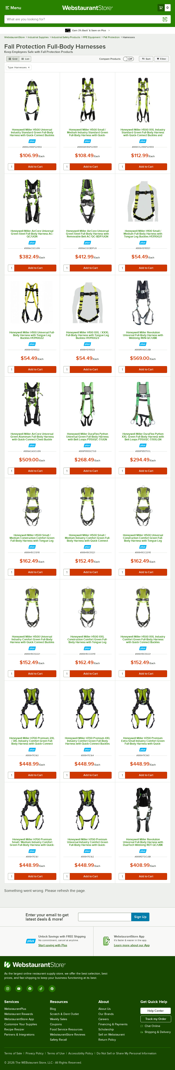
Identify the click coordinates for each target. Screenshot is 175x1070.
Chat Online (152, 1026)
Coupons (56, 1024)
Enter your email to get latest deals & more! (47, 917)
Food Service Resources (66, 1029)
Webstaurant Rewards (18, 1014)
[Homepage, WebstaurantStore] (87, 7)
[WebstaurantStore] (57, 964)
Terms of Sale (13, 1053)
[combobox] (87, 19)
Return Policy (107, 1039)
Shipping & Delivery (158, 1032)
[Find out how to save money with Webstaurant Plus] (32, 141)
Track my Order (155, 1019)
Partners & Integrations (19, 1034)
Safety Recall (58, 1039)
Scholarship (106, 1029)
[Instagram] (7, 988)
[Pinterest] (52, 988)
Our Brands (106, 1014)
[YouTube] (18, 988)
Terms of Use (56, 1053)
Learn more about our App (132, 945)
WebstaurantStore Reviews (67, 1034)
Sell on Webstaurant (111, 1034)
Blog (53, 1008)
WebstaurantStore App (19, 1019)
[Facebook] (29, 988)
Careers (103, 1019)
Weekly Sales (58, 1019)
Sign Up (140, 917)
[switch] (128, 59)
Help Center (155, 1010)
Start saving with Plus (52, 945)
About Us (104, 1008)
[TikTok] (41, 988)
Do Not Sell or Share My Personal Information (126, 1053)
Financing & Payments (113, 1024)
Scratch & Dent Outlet (64, 1014)
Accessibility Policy (80, 1053)
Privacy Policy (35, 1053)
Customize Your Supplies (20, 1024)
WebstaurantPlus (15, 1008)
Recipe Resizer (14, 1029)
